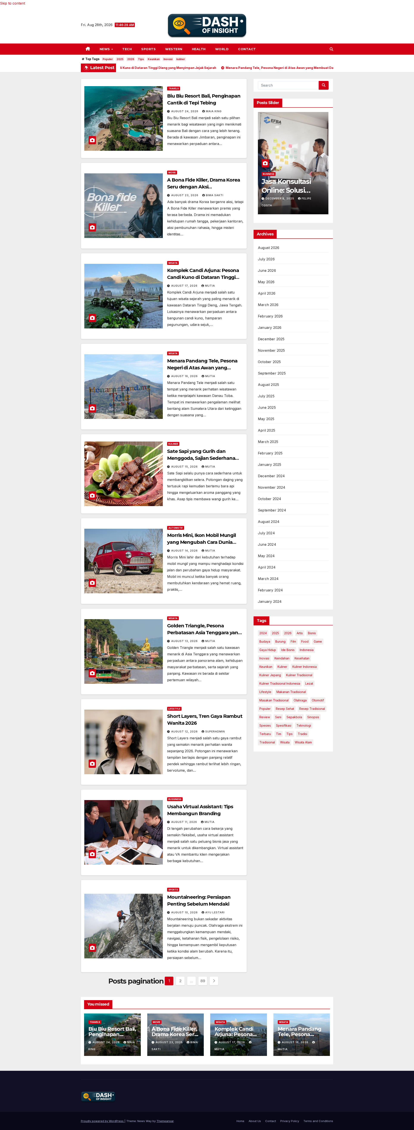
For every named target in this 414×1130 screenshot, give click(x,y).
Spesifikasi (283, 725)
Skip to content (12, 3)
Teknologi (303, 725)
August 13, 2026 (185, 641)
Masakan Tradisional (274, 700)
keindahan (281, 658)
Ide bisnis (288, 650)
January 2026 (269, 327)
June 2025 (267, 407)
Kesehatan (302, 658)
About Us (255, 1121)
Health (199, 49)
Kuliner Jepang (270, 675)
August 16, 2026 (185, 376)
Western (173, 49)
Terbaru (265, 734)
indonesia (307, 650)
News (105, 49)
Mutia (210, 285)
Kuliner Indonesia (304, 666)
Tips (141, 59)
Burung (280, 641)
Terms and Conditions (318, 1121)
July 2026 (266, 259)
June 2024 (267, 544)
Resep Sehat (285, 708)
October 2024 (269, 499)
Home (240, 1121)
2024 (263, 633)
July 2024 (266, 533)
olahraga (300, 700)
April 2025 (266, 430)
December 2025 (271, 339)
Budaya (264, 641)
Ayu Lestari (215, 912)
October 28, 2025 (281, 205)
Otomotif (318, 700)
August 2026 (268, 248)
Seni (278, 717)
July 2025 (266, 396)
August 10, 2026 (185, 912)
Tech (127, 49)
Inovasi (167, 59)
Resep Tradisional (312, 708)
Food (305, 641)
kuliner (180, 59)
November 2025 (271, 350)
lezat (309, 683)
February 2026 (270, 316)
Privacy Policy (289, 1121)
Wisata (172, 263)
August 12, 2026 (185, 731)
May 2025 (266, 419)
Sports (148, 49)
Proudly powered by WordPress (102, 1121)
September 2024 (272, 510)
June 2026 (267, 270)
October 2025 (269, 362)
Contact (247, 49)
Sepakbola (294, 717)
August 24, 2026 (185, 111)
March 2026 (268, 305)
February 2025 (270, 453)
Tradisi (302, 734)
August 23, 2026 (185, 195)
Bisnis (312, 633)
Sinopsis (313, 717)
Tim (278, 734)
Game (318, 641)
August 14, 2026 (185, 550)
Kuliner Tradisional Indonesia (279, 683)
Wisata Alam (303, 742)
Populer (108, 59)
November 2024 (271, 487)
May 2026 (266, 282)
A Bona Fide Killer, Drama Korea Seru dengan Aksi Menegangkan (203, 187)
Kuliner (173, 444)
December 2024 (271, 476)
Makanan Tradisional (291, 692)
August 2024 (268, 521)
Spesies (265, 725)
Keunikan (154, 59)
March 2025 (268, 442)
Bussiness (174, 799)
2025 (120, 59)
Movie (172, 172)
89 (202, 981)
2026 (130, 59)
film (293, 641)
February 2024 (270, 590)
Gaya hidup (267, 650)
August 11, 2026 (184, 822)
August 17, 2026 (184, 285)
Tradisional (267, 742)
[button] (331, 49)
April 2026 (266, 293)
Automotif (175, 528)
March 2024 (268, 579)
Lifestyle (174, 708)
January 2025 (269, 464)
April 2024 (267, 567)
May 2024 (266, 556)
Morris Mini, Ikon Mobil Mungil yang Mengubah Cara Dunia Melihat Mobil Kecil (201, 542)
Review (264, 717)
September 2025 (272, 373)
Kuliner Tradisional (299, 675)
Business (268, 180)
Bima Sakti (214, 195)
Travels (173, 88)
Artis (300, 633)
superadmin (215, 731)
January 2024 (270, 601)
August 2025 (268, 384)
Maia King (214, 111)
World (222, 49)
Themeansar (165, 1121)
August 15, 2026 (185, 466)
